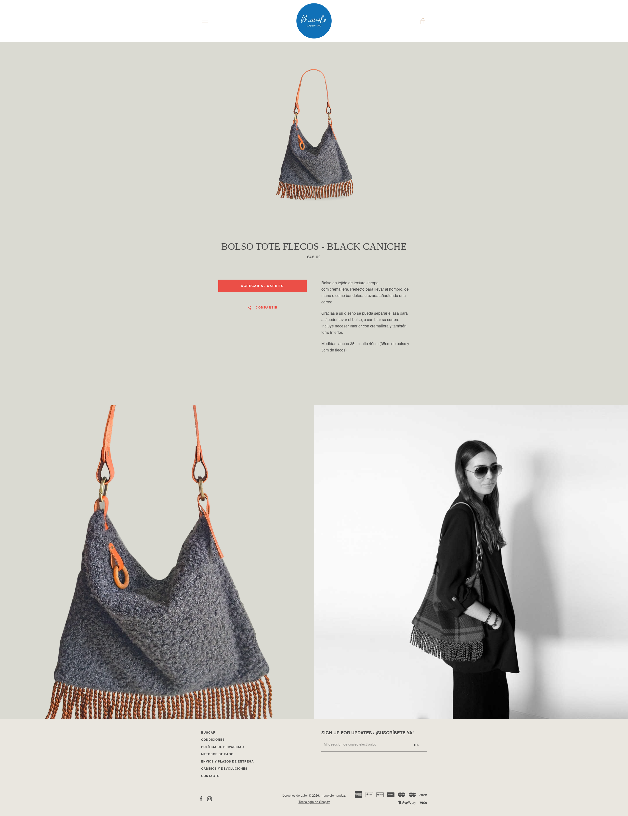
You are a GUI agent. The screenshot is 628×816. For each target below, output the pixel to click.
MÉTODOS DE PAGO (217, 754)
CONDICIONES (213, 739)
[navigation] (205, 21)
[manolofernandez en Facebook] (201, 798)
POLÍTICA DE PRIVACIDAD (222, 747)
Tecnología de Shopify (314, 801)
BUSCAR (208, 732)
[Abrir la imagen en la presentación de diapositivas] (314, 141)
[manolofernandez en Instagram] (209, 798)
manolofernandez (333, 795)
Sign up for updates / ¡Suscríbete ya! (367, 732)
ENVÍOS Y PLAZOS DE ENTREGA (227, 761)
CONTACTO (210, 776)
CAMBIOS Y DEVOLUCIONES (224, 768)
